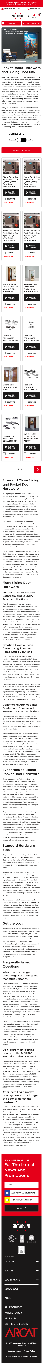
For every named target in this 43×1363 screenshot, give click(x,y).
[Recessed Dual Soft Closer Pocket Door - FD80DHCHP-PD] (32, 274)
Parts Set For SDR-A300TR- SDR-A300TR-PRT (31, 338)
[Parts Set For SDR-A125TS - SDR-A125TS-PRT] (32, 374)
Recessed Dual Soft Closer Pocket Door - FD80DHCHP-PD (31, 288)
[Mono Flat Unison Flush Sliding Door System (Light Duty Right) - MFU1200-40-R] (11, 220)
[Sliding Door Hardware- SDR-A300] (11, 374)
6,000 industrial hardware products (27, 929)
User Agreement (15, 1351)
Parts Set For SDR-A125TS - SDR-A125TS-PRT (31, 387)
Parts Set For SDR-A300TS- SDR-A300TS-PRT (10, 338)
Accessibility (11, 1357)
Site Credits (23, 1357)
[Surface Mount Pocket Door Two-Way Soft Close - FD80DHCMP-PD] (11, 274)
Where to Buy (11, 23)
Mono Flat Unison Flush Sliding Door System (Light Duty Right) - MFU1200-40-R (11, 235)
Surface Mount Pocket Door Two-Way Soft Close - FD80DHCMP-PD (11, 288)
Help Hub (10, 1318)
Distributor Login (16, 1324)
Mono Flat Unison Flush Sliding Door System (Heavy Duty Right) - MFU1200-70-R (11, 182)
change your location (14, 4)
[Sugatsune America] (18, 16)
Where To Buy (13, 1313)
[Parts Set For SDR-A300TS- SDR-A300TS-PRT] (11, 325)
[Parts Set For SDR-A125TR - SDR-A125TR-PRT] (11, 423)
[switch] (21, 140)
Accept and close (30, 4)
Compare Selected (21, 150)
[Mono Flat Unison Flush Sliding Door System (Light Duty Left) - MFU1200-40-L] (32, 220)
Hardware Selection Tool (32, 23)
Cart (40, 17)
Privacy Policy (29, 1351)
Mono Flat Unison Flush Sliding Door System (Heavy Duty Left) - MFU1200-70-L (32, 182)
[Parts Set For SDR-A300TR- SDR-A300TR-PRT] (32, 325)
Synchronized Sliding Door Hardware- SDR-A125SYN (31, 437)
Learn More (8, 203)
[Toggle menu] (4, 16)
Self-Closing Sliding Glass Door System (20, 722)
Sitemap (33, 1357)
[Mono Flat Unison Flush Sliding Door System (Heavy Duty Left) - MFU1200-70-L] (32, 166)
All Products (13, 1307)
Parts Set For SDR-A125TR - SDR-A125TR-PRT (10, 438)
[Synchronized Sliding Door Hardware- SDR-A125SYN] (32, 423)
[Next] (37, 469)
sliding (8, 522)
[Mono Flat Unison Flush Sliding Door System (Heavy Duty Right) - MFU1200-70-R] (11, 166)
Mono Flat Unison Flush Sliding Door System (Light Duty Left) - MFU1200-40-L (32, 235)
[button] (21, 1332)
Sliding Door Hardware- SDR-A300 (10, 387)
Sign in (34, 17)
